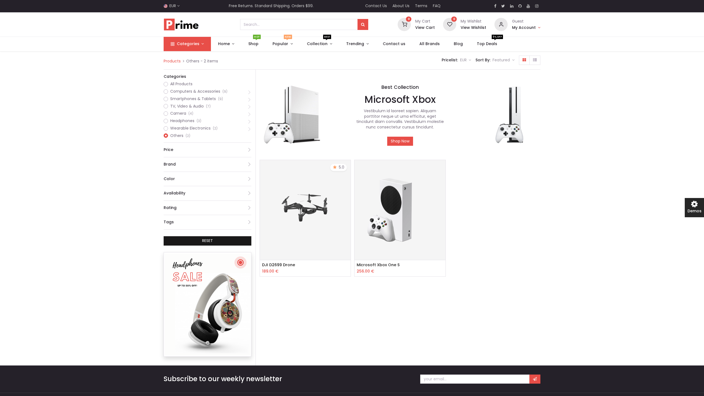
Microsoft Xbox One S (378, 265)
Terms (421, 6)
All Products (181, 84)
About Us (400, 6)
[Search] (363, 24)
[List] (534, 60)
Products (172, 61)
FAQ (437, 6)
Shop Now (400, 141)
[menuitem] (253, 44)
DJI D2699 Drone (278, 265)
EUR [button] (464, 60)
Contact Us (376, 6)
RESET (207, 240)
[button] (504, 60)
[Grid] (524, 60)
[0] (404, 24)
